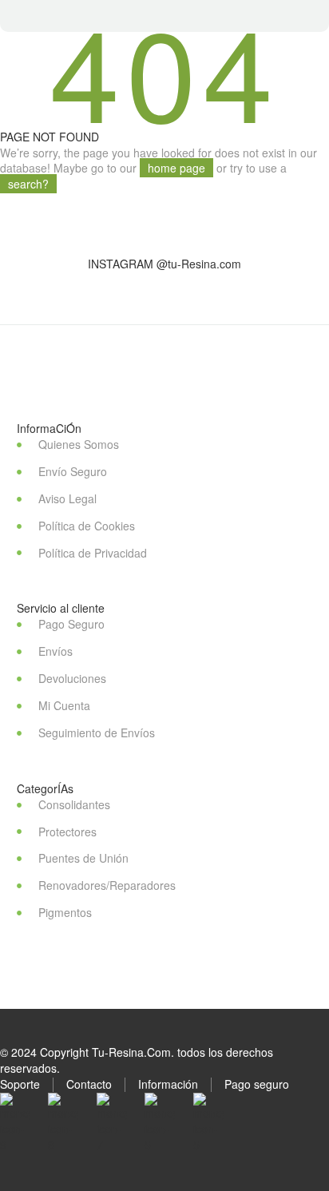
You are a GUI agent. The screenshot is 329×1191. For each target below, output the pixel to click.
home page (176, 168)
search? (28, 184)
